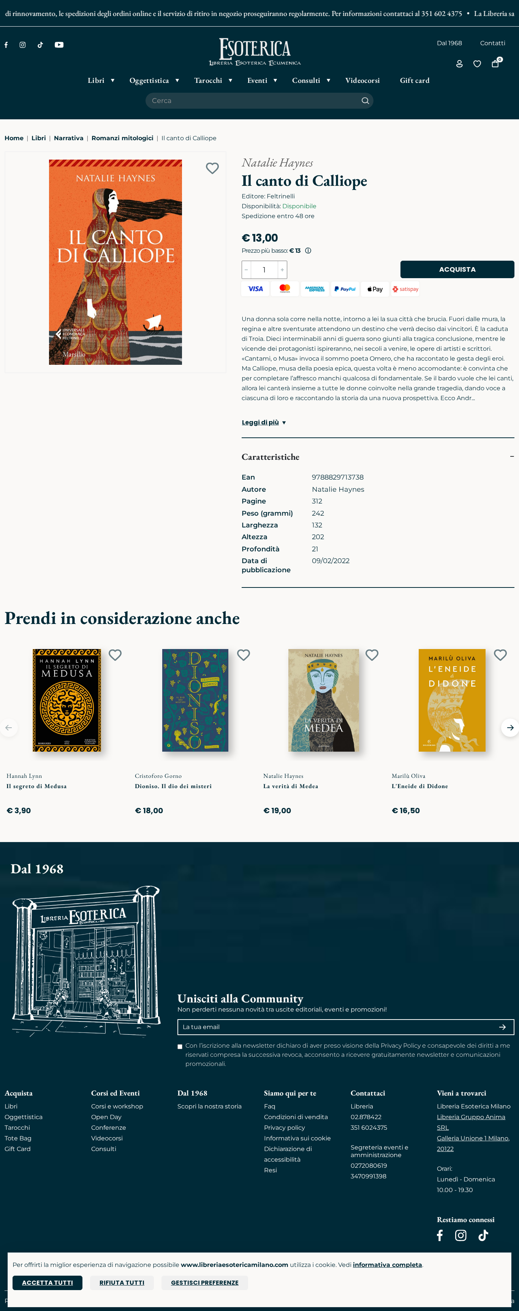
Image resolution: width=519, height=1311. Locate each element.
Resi (270, 1170)
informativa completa (387, 1264)
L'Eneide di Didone (420, 786)
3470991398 (368, 1176)
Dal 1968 (449, 43)
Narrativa (69, 138)
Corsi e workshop (117, 1106)
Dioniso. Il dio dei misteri (173, 786)
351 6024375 (369, 1127)
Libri (39, 138)
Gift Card (18, 1149)
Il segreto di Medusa (36, 786)
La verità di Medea (290, 786)
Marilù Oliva (409, 776)
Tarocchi (17, 1127)
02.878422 (366, 1117)
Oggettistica (24, 1117)
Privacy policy (284, 1127)
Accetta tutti (47, 1282)
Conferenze (108, 1127)
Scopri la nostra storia (209, 1106)
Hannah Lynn (24, 776)
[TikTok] (40, 45)
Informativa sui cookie (297, 1138)
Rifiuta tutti (122, 1282)
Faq (269, 1106)
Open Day (106, 1117)
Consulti (103, 1149)
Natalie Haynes (277, 162)
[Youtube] (59, 45)
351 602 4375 (428, 13)
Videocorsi (107, 1138)
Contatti (492, 43)
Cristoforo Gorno (158, 776)
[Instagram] (22, 45)
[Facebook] (6, 45)
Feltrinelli (281, 196)
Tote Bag (18, 1138)
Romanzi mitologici (122, 138)
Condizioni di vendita (296, 1117)
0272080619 (369, 1165)
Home (14, 138)
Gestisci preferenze (205, 1282)
